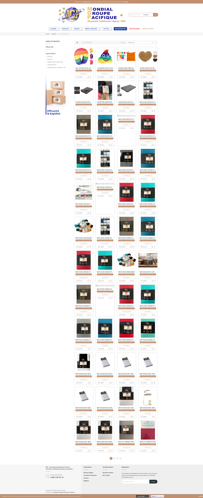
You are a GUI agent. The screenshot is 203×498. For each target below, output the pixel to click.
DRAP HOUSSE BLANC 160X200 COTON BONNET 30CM (126, 408)
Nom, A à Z (141, 42)
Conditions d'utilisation (90, 475)
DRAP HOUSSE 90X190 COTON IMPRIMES (126, 119)
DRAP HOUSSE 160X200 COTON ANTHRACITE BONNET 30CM (126, 238)
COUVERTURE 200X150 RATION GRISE (83, 102)
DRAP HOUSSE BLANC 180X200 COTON (148, 408)
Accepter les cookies (157, 496)
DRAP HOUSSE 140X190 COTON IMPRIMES (105, 187)
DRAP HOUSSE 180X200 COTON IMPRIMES (105, 289)
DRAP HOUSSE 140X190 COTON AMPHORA (105, 170)
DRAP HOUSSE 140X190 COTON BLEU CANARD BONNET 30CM (148, 170)
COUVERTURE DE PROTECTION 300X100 (126, 102)
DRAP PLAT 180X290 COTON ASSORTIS (148, 442)
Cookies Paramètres (142, 496)
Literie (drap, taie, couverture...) (56, 67)
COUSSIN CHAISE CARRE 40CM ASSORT (126, 68)
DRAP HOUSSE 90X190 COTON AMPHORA (148, 102)
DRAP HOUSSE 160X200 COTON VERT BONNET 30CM (105, 272)
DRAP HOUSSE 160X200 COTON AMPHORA (105, 238)
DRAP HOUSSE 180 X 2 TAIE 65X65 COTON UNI (148, 272)
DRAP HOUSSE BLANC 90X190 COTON (83, 374)
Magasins (86, 480)
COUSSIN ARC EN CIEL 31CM (105, 68)
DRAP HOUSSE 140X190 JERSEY (83, 238)
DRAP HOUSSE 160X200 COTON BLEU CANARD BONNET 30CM (148, 238)
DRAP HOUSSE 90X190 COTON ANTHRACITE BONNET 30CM (83, 136)
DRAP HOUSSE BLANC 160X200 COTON (83, 408)
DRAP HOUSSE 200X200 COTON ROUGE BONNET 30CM (126, 340)
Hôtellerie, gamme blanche (55, 62)
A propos (86, 478)
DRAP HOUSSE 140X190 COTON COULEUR (83, 204)
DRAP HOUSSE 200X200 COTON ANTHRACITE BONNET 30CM (83, 340)
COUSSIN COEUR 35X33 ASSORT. (148, 68)
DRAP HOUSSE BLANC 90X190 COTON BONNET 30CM (105, 374)
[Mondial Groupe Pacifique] (59, 97)
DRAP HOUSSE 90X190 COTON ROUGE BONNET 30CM (148, 136)
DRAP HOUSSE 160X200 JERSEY (126, 272)
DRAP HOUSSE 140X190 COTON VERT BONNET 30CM (148, 204)
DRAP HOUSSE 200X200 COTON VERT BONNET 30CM (148, 340)
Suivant (120, 458)
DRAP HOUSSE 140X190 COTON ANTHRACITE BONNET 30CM (126, 170)
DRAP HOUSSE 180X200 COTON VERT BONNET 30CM (148, 306)
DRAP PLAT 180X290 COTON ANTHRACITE (126, 442)
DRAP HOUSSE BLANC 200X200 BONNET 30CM (105, 442)
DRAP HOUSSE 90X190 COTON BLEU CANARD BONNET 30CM (105, 136)
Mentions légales (88, 472)
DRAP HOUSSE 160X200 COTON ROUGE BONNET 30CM (83, 272)
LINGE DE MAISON (53, 41)
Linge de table (51, 64)
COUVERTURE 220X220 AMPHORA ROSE (105, 102)
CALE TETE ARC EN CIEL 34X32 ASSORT (83, 68)
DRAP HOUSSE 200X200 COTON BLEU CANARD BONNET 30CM (105, 340)
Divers (49, 59)
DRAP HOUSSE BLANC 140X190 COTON (126, 374)
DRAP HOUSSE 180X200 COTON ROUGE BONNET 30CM (126, 306)
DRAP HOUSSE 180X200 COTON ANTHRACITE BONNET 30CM (83, 306)
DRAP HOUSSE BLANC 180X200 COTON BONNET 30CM (83, 442)
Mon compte (106, 475)
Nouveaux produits (108, 472)
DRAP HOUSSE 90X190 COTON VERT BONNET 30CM (83, 170)
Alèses (49, 56)
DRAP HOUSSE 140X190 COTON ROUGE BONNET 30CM (126, 204)
